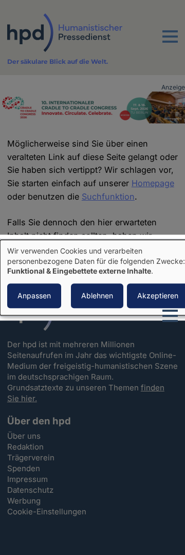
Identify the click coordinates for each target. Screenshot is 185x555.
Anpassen (34, 295)
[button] (170, 43)
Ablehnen (97, 295)
